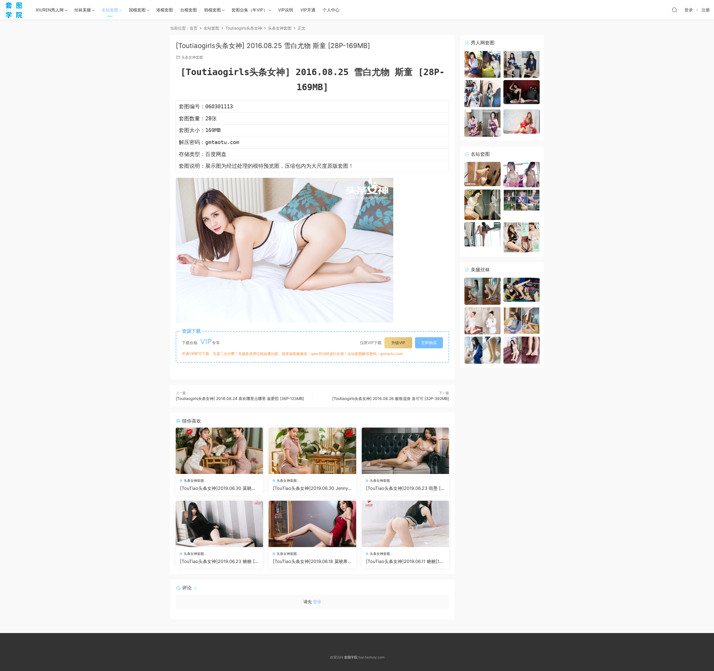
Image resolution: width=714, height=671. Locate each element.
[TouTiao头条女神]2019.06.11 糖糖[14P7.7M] (405, 561)
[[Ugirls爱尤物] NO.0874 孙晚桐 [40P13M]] (482, 204)
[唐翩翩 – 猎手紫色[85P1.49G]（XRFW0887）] (482, 122)
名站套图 (110, 10)
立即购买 (429, 342)
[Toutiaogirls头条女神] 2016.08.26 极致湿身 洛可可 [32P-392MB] (390, 398)
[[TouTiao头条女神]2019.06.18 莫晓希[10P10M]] (312, 524)
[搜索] (674, 10)
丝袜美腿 (82, 10)
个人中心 (331, 10)
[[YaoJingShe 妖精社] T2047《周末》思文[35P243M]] (521, 320)
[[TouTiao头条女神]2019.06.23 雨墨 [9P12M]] (405, 451)
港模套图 (164, 10)
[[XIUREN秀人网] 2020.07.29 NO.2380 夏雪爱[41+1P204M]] (482, 63)
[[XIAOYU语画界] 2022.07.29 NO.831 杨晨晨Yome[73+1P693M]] (482, 93)
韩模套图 (212, 10)
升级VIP (398, 342)
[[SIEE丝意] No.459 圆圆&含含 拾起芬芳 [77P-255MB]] (482, 349)
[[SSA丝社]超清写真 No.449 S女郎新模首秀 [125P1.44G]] (521, 349)
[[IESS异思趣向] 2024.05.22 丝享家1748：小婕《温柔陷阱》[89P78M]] (482, 290)
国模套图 (137, 10)
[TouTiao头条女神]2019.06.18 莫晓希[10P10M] (312, 561)
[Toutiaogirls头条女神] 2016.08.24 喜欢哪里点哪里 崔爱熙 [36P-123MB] (240, 398)
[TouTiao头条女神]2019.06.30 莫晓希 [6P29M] (218, 488)
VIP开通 (307, 10)
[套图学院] (14, 10)
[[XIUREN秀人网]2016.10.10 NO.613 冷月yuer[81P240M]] (521, 121)
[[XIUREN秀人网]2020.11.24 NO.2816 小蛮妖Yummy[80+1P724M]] (521, 63)
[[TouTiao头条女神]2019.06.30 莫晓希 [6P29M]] (219, 451)
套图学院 (351, 657)
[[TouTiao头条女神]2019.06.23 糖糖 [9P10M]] (219, 524)
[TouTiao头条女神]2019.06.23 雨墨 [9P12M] (404, 488)
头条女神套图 (192, 57)
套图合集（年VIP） (249, 10)
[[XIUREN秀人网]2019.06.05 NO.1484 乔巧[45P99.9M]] (521, 91)
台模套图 (188, 10)
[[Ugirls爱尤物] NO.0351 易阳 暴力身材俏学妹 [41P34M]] (521, 236)
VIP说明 (285, 10)
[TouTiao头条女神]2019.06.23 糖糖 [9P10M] (218, 561)
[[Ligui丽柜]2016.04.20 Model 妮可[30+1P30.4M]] (482, 320)
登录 (317, 601)
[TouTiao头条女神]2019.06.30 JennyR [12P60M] (312, 488)
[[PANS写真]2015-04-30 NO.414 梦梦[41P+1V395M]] (521, 174)
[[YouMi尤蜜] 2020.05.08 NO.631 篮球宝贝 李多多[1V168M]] (521, 199)
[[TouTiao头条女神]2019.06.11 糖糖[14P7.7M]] (405, 524)
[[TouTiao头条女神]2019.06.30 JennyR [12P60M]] (312, 451)
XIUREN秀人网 (50, 10)
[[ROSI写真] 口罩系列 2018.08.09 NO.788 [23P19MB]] (482, 173)
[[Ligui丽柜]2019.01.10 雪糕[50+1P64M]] (521, 289)
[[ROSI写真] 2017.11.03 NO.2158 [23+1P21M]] (482, 233)
